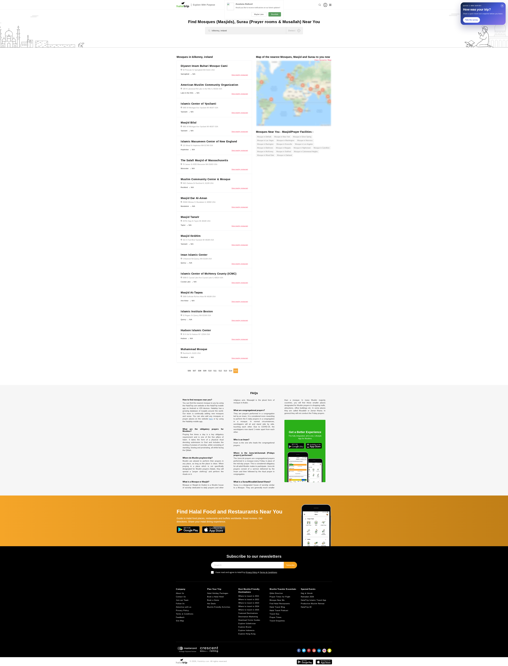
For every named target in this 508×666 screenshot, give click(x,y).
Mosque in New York (282, 137)
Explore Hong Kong (246, 634)
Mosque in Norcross (305, 140)
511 (215, 371)
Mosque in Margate (283, 148)
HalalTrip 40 (306, 607)
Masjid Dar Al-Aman (194, 198)
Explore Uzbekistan (247, 624)
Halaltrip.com (203, 661)
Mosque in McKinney (265, 152)
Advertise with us (183, 607)
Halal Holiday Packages (217, 593)
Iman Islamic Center (194, 254)
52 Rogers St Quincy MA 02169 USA (197, 315)
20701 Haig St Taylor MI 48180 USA (196, 221)
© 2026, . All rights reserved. (208, 661)
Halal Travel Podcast (279, 610)
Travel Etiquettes (277, 621)
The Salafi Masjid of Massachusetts (204, 160)
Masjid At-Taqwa (192, 292)
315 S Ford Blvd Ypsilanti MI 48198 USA (198, 240)
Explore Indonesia (246, 630)
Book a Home (213, 600)
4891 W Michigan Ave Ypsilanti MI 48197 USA (200, 127)
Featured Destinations (248, 613)
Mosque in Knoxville (284, 144)
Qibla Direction (276, 593)
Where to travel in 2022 (248, 599)
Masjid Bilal (188, 122)
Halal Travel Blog (277, 607)
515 (235, 371)
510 (210, 371)
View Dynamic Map (322, 60)
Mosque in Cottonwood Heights (306, 152)
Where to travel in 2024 (248, 606)
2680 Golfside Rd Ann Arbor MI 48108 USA (199, 297)
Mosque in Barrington (265, 144)
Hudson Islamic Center (196, 330)
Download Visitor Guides (249, 620)
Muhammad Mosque (194, 349)
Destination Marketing (248, 617)
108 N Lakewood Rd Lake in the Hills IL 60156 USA (202, 89)
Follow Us (180, 604)
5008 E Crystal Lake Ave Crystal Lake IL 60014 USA (203, 278)
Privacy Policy (251, 572)
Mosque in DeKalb (264, 137)
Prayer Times (276, 617)
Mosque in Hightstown (302, 148)
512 (220, 371)
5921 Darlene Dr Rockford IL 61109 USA (198, 183)
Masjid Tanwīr (190, 217)
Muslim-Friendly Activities (218, 607)
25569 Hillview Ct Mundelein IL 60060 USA (199, 202)
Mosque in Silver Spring (302, 137)
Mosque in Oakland (284, 155)
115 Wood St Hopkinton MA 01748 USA (198, 145)
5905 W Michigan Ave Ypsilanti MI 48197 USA (200, 108)
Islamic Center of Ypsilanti (198, 103)
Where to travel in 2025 (248, 610)
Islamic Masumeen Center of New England (209, 141)
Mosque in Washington (285, 140)
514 (230, 371)
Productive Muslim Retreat (313, 604)
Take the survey (471, 20)
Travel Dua (274, 614)
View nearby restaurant (240, 75)
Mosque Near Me (277, 600)
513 (225, 371)
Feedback (180, 617)
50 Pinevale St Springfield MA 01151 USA (199, 70)
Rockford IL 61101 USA (192, 353)
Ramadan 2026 (307, 597)
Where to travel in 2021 (248, 596)
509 (204, 371)
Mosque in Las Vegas (265, 140)
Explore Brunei (244, 627)
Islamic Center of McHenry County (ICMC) (208, 273)
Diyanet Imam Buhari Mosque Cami (204, 65)
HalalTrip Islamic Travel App (313, 600)
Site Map (180, 621)
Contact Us (181, 597)
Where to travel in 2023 (248, 603)
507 (194, 371)
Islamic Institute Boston (197, 311)
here (211, 419)
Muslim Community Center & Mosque (205, 179)
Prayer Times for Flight (280, 597)
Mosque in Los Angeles (304, 144)
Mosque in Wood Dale (265, 155)
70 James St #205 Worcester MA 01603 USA (200, 164)
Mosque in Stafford (283, 152)
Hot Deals (211, 604)
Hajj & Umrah (307, 593)
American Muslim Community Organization (209, 84)
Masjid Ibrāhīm (191, 235)
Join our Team (182, 600)
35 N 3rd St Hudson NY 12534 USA (196, 334)
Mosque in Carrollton (321, 148)
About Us (180, 593)
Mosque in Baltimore (265, 148)
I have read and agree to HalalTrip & (246, 572)
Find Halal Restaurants (280, 604)
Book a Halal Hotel (215, 597)
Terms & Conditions (268, 572)
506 (189, 371)
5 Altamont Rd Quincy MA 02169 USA (197, 259)
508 (199, 371)
